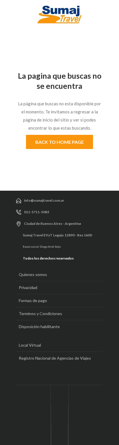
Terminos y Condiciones (40, 313)
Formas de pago (33, 300)
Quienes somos (33, 274)
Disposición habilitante (39, 326)
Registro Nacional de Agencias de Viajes (55, 358)
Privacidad (28, 287)
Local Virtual (30, 345)
